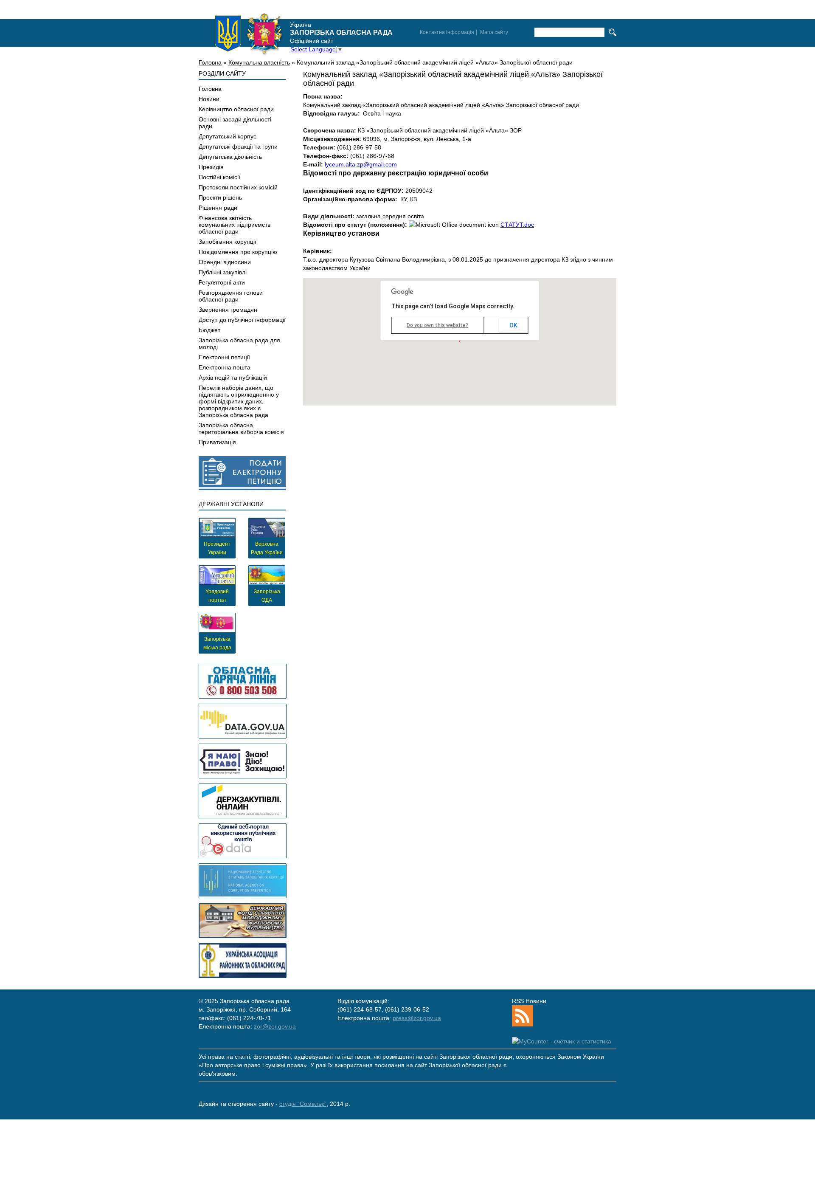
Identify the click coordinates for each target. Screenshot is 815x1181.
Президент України (217, 548)
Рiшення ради (218, 207)
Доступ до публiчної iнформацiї (242, 319)
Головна (210, 62)
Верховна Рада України (267, 548)
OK (513, 325)
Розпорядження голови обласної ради (231, 296)
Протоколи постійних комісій (238, 187)
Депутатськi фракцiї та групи (238, 146)
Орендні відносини (225, 262)
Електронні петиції (224, 357)
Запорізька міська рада (217, 643)
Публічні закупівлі (223, 272)
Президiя (211, 166)
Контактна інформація (447, 32)
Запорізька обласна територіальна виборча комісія (241, 428)
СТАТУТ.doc (517, 224)
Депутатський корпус (227, 136)
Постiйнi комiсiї (219, 177)
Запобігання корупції (227, 241)
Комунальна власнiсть (259, 62)
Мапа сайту (494, 32)
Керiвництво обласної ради (236, 109)
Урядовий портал (217, 596)
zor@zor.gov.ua (275, 1026)
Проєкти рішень (220, 197)
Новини (209, 99)
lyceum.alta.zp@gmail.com (361, 164)
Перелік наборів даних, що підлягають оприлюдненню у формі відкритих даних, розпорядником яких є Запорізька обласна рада (239, 401)
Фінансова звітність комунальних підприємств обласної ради (234, 224)
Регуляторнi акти (222, 282)
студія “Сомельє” (302, 1103)
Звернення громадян (228, 309)
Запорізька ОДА (267, 596)
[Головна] (249, 33)
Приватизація (217, 442)
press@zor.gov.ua (417, 1018)
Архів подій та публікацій (233, 377)
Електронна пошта (224, 367)
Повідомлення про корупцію (238, 251)
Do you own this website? (437, 325)
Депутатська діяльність (230, 156)
